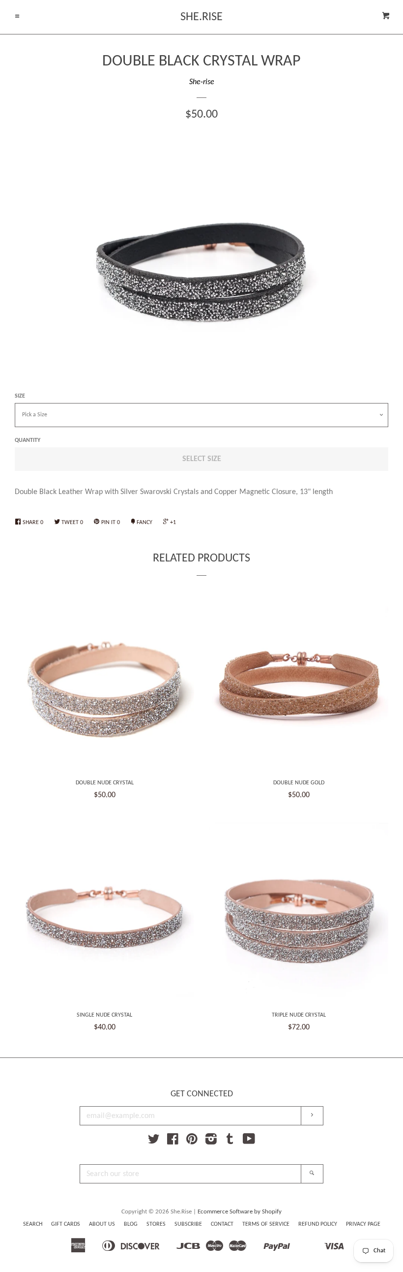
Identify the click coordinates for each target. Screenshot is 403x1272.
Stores (156, 1224)
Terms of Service (265, 1224)
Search (32, 1224)
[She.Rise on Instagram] (211, 1142)
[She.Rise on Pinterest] (192, 1142)
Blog (131, 1224)
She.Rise (201, 17)
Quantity (27, 440)
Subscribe (188, 1224)
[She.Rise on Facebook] (173, 1142)
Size (20, 396)
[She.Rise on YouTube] (249, 1142)
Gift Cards (65, 1224)
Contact (222, 1224)
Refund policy (317, 1224)
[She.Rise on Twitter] (154, 1142)
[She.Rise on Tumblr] (230, 1142)
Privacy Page (363, 1224)
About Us (102, 1224)
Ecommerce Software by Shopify (240, 1212)
